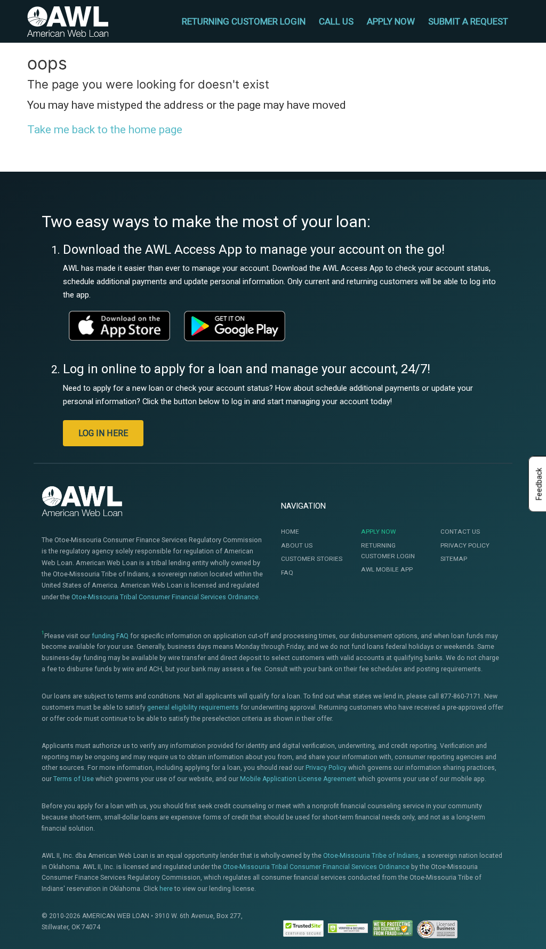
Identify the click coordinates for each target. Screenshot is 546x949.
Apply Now (378, 531)
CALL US (336, 21)
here (166, 888)
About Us (296, 545)
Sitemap (453, 558)
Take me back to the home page (104, 129)
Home (290, 531)
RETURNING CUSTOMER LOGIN (244, 21)
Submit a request (468, 21)
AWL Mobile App (387, 569)
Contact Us (460, 531)
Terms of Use (73, 779)
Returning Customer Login (388, 551)
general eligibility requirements (193, 707)
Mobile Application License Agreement (298, 779)
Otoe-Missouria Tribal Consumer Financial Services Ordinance (165, 597)
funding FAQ (110, 636)
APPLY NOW (391, 21)
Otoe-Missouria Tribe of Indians (371, 855)
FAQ (287, 572)
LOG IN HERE (103, 433)
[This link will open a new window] (119, 326)
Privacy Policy (464, 545)
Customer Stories (311, 558)
